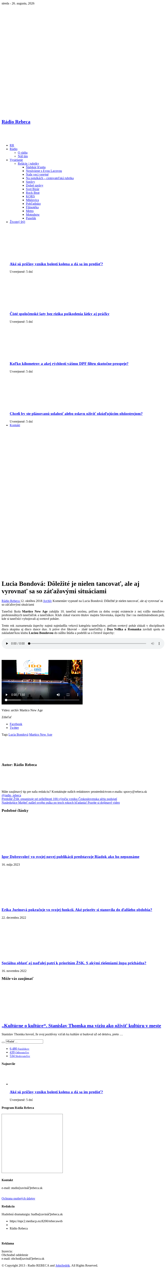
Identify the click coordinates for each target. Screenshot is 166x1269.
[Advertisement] (83, 458)
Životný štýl (17, 222)
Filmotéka (32, 207)
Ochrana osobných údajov (18, 1198)
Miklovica (32, 200)
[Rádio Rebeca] (21, 138)
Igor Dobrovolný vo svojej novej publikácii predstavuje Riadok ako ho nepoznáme (70, 857)
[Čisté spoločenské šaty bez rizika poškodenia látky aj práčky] (41, 306)
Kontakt (15, 425)
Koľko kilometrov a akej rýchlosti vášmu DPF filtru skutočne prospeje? (69, 363)
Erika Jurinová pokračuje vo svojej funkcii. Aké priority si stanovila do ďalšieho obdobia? (77, 910)
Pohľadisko (33, 203)
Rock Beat (32, 192)
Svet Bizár (32, 189)
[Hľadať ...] (3, 1042)
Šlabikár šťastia (36, 167)
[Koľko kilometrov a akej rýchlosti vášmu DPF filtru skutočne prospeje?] (41, 356)
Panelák (31, 218)
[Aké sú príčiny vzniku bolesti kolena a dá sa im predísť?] (41, 256)
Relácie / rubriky (28, 163)
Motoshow (33, 214)
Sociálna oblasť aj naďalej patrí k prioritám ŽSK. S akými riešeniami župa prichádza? (74, 963)
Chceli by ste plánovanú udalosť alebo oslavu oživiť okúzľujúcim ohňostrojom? (76, 413)
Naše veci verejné (37, 174)
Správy (30, 181)
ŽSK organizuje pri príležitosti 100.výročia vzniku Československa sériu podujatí (59, 799)
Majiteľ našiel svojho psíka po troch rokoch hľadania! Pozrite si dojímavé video (61, 802)
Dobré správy (34, 185)
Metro (30, 211)
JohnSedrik (62, 1265)
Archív (47, 601)
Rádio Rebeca (11, 601)
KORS (30, 196)
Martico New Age (40, 734)
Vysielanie (16, 160)
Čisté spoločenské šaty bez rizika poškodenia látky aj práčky (60, 314)
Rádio (13, 149)
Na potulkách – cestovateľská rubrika (50, 178)
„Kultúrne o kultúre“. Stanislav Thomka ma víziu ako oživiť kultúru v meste (81, 1025)
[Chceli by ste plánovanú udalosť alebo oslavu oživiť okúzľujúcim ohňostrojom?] (41, 405)
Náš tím (23, 156)
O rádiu (23, 152)
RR (12, 145)
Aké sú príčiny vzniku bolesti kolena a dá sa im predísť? (56, 264)
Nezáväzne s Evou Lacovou (44, 171)
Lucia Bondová (18, 734)
